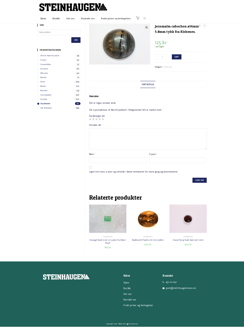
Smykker (43, 99)
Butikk (126, 288)
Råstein (43, 86)
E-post (153, 154)
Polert (42, 82)
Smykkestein (167, 67)
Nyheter (43, 77)
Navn (92, 154)
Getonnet (134, 324)
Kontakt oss (129, 299)
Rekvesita (43, 90)
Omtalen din (96, 125)
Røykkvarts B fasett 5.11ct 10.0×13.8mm (148, 240)
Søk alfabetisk (46, 108)
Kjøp (177, 57)
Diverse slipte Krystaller (49, 55)
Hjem (126, 282)
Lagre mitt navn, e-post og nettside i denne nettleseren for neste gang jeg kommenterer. (133, 171)
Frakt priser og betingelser (138, 305)
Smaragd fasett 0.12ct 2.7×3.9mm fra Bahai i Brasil (107, 241)
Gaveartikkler (45, 64)
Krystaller (44, 69)
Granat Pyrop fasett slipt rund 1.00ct (188, 240)
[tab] (147, 84)
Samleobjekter (46, 95)
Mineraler (44, 73)
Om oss (127, 294)
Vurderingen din (97, 116)
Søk (76, 40)
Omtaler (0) (148, 84)
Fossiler (43, 60)
